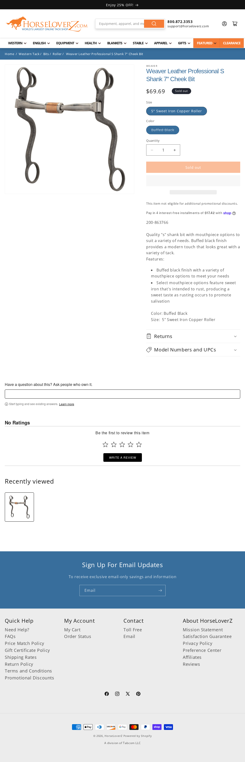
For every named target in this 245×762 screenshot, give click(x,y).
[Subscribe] (160, 590)
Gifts (182, 43)
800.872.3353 (180, 21)
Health (91, 43)
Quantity (153, 140)
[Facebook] (106, 694)
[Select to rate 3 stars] (122, 444)
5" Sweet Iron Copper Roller (176, 111)
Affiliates (192, 657)
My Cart (72, 629)
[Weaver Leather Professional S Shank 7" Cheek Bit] (19, 507)
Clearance (231, 43)
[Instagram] (117, 694)
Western (15, 43)
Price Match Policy (24, 643)
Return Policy (19, 664)
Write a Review (122, 457)
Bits (46, 54)
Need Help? (17, 629)
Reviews (191, 664)
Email (129, 636)
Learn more (66, 404)
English (39, 43)
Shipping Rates (21, 657)
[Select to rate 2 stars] (113, 444)
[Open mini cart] (235, 23)
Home (9, 54)
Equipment (65, 43)
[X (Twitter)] (127, 694)
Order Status (77, 636)
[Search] (154, 24)
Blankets (114, 43)
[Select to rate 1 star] (105, 444)
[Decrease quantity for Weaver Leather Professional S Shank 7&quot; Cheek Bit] (151, 150)
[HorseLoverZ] (47, 23)
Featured (204, 43)
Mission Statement (203, 629)
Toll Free (132, 629)
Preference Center (202, 650)
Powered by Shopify (137, 736)
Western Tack (29, 54)
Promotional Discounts (29, 678)
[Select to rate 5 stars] (139, 444)
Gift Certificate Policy (27, 650)
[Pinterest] (138, 694)
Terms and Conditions (28, 671)
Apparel (160, 43)
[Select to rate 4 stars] (130, 444)
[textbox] (122, 394)
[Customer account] (224, 23)
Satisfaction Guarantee (207, 636)
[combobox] (130, 24)
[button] (193, 180)
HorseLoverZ (113, 736)
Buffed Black (162, 130)
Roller (57, 54)
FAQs (10, 636)
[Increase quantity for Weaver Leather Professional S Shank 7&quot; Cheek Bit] (174, 150)
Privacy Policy (197, 643)
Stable (138, 43)
